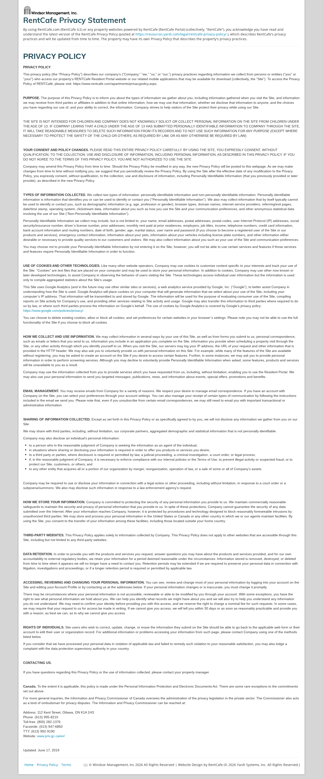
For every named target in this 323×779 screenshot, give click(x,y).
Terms (66, 764)
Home (29, 764)
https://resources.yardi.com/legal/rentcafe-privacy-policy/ (181, 34)
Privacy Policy (47, 764)
